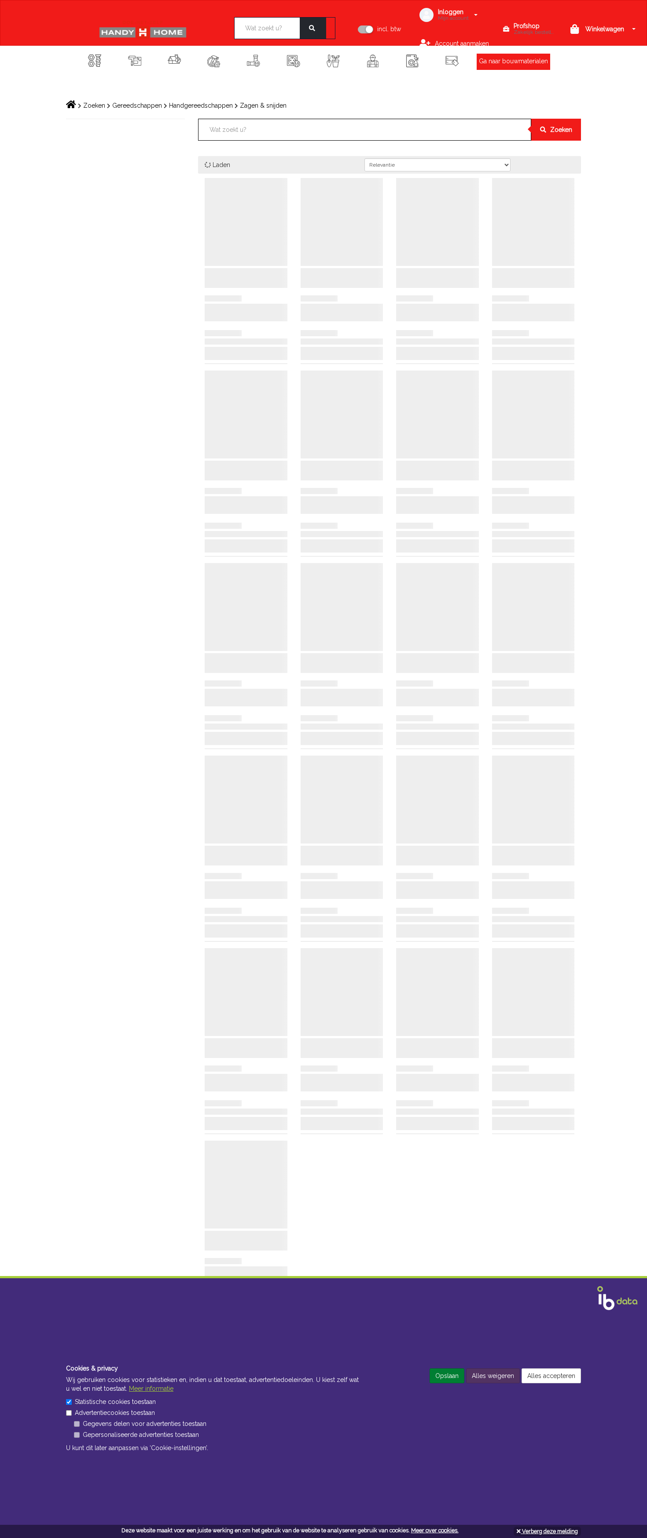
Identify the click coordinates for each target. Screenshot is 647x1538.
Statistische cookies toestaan (115, 1401)
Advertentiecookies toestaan (115, 1412)
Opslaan (447, 1375)
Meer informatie (151, 1388)
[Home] (155, 29)
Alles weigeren (493, 1375)
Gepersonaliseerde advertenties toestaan (141, 1434)
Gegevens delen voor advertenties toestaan (144, 1423)
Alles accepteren (551, 1375)
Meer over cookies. (435, 1530)
